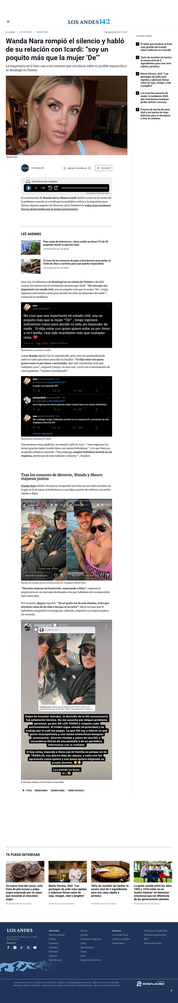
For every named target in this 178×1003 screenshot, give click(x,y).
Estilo (83, 943)
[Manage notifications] (171, 990)
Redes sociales (76, 790)
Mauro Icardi (57, 790)
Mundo (84, 930)
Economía (54, 943)
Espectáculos (55, 960)
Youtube (35, 947)
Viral (83, 956)
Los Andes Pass (120, 935)
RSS (146, 939)
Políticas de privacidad (155, 935)
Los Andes (10, 32)
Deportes (53, 956)
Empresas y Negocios (91, 939)
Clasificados (118, 943)
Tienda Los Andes (121, 939)
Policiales (53, 951)
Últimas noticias (57, 935)
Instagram (15, 947)
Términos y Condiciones (155, 930)
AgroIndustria (87, 947)
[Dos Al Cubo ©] (150, 986)
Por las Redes (26, 32)
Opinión (84, 935)
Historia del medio (153, 943)
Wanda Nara (41, 790)
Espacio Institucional (91, 960)
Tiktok (21, 947)
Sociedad (53, 947)
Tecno (83, 951)
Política (52, 939)
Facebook (8, 947)
